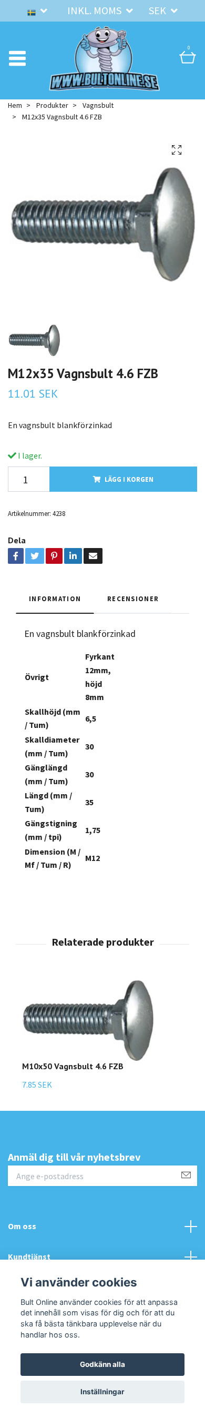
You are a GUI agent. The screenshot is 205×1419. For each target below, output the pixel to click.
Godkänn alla (102, 1364)
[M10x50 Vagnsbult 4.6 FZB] (87, 1034)
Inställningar (102, 1391)
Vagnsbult (98, 119)
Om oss (22, 1240)
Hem (15, 119)
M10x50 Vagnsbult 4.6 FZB (73, 1080)
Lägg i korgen (129, 493)
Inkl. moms (95, 10)
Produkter (52, 119)
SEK (158, 10)
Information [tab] (55, 612)
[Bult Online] (104, 65)
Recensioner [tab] (133, 612)
